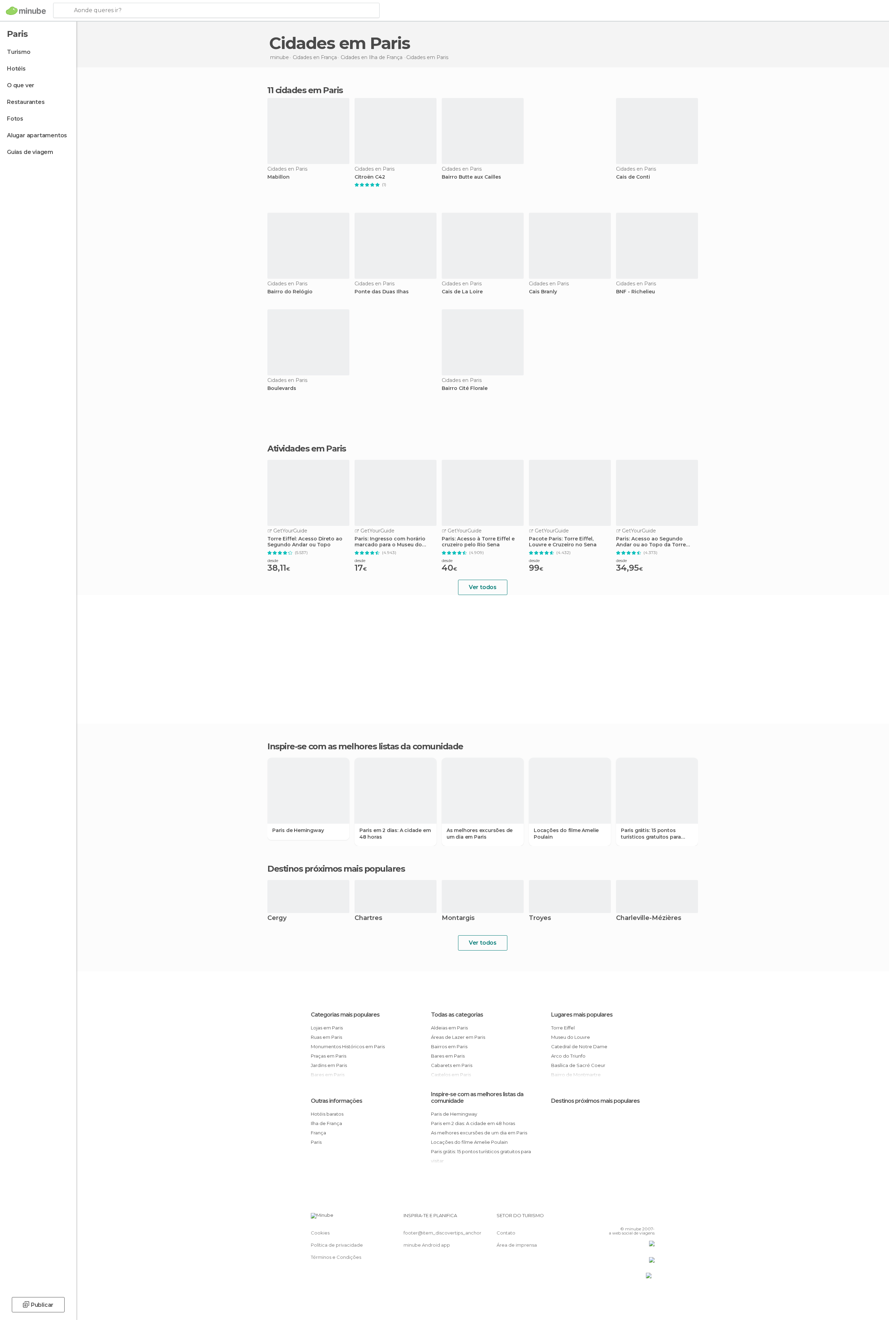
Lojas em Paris (327, 1027)
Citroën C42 (370, 177)
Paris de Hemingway (298, 830)
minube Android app (427, 1245)
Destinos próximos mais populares (336, 869)
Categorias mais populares (345, 1014)
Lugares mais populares (582, 1014)
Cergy (276, 918)
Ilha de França (326, 1123)
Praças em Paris (328, 1056)
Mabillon (278, 177)
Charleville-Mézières (648, 918)
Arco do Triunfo (568, 1056)
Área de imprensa (517, 1245)
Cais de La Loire (462, 292)
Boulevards (281, 388)
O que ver (20, 85)
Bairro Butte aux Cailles (471, 177)
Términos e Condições (336, 1257)
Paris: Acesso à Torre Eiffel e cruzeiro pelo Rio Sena (478, 542)
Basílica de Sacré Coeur (578, 1065)
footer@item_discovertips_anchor (442, 1233)
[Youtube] (649, 1218)
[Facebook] (615, 1218)
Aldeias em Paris (449, 1027)
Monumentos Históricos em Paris (348, 1046)
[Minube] (26, 11)
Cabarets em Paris (451, 1065)
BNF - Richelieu (635, 292)
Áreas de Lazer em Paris (458, 1037)
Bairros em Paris (449, 1046)
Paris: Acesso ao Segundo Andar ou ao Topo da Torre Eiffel (651, 542)
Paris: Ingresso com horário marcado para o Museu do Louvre (390, 542)
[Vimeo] (638, 1218)
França (318, 1132)
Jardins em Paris (329, 1065)
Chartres (368, 918)
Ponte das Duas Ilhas (382, 292)
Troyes (540, 918)
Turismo (19, 52)
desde (272, 560)
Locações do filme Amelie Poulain (566, 833)
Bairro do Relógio (290, 292)
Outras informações (336, 1101)
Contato (506, 1233)
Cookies (320, 1233)
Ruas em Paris (326, 1037)
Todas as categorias (457, 1014)
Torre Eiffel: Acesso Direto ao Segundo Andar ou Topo (304, 542)
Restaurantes (26, 102)
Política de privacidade (337, 1245)
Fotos (15, 118)
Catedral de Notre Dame (579, 1046)
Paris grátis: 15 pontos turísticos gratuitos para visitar (651, 833)
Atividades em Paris (306, 449)
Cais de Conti (633, 177)
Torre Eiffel (563, 1027)
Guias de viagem (30, 152)
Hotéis (16, 68)
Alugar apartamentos (37, 135)
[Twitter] (626, 1218)
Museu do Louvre (570, 1037)
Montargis (458, 918)
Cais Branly (543, 292)
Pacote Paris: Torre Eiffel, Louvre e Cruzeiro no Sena (563, 542)
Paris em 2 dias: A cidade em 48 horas (395, 833)
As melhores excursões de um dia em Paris (480, 833)
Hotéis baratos (327, 1114)
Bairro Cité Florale (465, 388)
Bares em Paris (448, 1056)
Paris (316, 1142)
